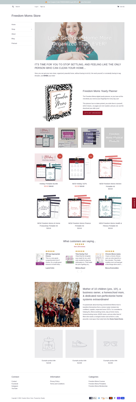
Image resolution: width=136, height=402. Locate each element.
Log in (36, 6)
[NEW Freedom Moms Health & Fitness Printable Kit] (110, 207)
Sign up (42, 6)
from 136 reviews (79, 246)
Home (14, 24)
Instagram (15, 386)
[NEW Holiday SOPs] (80, 167)
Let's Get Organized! (92, 113)
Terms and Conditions (57, 384)
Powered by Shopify (39, 398)
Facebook (15, 384)
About (13, 34)
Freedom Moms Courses (97, 381)
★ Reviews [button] (134, 203)
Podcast (14, 43)
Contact (14, 381)
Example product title (49, 360)
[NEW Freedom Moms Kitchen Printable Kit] (110, 167)
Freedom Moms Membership (98, 386)
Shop (22, 29)
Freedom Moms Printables (97, 384)
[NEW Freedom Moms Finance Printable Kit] (80, 207)
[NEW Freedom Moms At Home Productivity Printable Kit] (49, 207)
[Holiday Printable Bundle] (49, 167)
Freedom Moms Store (26, 15)
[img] (79, 244)
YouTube (14, 388)
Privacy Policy (54, 381)
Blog (13, 38)
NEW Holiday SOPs (79, 184)
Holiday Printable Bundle (49, 184)
